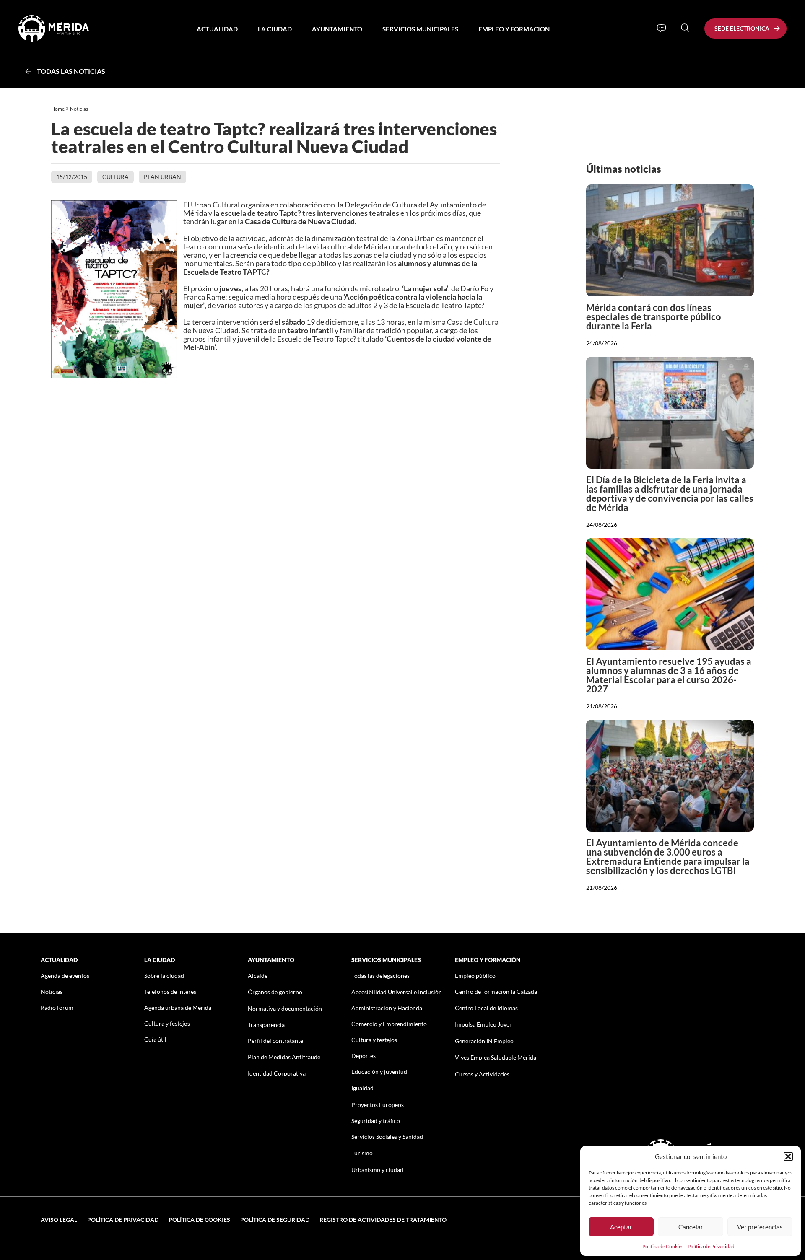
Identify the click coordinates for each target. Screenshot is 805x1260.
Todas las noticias (71, 71)
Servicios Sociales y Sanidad (387, 1136)
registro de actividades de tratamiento (383, 1219)
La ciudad (275, 29)
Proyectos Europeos (377, 1104)
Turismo (362, 1152)
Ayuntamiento (337, 29)
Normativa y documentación (285, 1008)
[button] (788, 1156)
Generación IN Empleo (484, 1041)
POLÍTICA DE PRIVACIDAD (122, 1219)
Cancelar (690, 1227)
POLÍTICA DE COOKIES (199, 1219)
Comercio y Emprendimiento (389, 1023)
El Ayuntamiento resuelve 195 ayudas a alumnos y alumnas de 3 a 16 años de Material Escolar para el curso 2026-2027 (668, 675)
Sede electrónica (741, 28)
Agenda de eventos (65, 975)
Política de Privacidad (711, 1246)
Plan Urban (162, 176)
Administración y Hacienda (386, 1007)
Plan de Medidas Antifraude (284, 1056)
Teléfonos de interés (170, 991)
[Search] (685, 28)
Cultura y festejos (167, 1023)
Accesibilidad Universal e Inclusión (396, 992)
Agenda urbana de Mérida (177, 1007)
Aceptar (621, 1227)
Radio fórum (57, 1007)
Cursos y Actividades (482, 1074)
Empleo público (475, 975)
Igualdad (362, 1087)
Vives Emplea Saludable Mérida (495, 1057)
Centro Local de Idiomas (486, 1007)
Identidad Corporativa (277, 1073)
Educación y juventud (379, 1071)
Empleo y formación (514, 29)
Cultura (115, 176)
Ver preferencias (760, 1227)
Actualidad (217, 29)
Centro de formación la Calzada (496, 991)
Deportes (363, 1055)
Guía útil (155, 1039)
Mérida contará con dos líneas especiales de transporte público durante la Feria (653, 317)
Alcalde (257, 975)
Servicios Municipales (420, 29)
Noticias (79, 109)
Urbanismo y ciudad (377, 1169)
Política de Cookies (662, 1246)
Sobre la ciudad (164, 975)
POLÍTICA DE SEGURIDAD (274, 1219)
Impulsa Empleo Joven (484, 1024)
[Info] (661, 28)
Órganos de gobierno (275, 992)
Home (58, 109)
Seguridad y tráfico (375, 1120)
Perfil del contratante (275, 1040)
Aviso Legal (59, 1219)
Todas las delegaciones (380, 975)
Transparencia (266, 1024)
